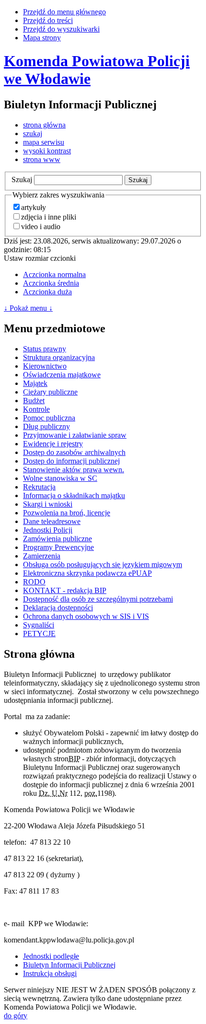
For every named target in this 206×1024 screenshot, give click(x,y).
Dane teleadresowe (51, 521)
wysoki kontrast (47, 151)
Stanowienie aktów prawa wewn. (73, 469)
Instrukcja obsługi (50, 973)
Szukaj (21, 179)
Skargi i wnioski (47, 504)
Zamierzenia (41, 556)
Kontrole (36, 409)
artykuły (33, 207)
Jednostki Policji (47, 530)
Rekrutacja (39, 487)
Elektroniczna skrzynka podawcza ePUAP (87, 573)
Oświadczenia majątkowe (62, 375)
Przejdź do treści (48, 20)
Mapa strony (42, 38)
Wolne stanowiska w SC (60, 478)
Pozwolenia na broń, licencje (66, 513)
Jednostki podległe (51, 956)
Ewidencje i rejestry (53, 444)
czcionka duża (47, 292)
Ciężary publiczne (50, 392)
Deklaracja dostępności (58, 608)
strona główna (44, 125)
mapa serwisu (43, 142)
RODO (34, 582)
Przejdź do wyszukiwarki (61, 29)
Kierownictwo (45, 366)
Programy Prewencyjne (58, 547)
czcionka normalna (54, 274)
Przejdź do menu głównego (64, 12)
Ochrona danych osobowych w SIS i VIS (86, 616)
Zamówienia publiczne (57, 539)
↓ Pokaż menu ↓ (28, 308)
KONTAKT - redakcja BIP (64, 590)
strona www (41, 159)
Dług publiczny (46, 426)
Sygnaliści (38, 625)
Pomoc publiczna (49, 418)
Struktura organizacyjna (59, 357)
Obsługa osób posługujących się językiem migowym (102, 564)
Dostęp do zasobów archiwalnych (74, 452)
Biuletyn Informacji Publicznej (69, 965)
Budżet (34, 400)
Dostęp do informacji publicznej (71, 461)
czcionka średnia (51, 283)
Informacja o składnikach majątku (74, 495)
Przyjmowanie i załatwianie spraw (74, 435)
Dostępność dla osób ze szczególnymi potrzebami (98, 599)
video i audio (40, 226)
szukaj (32, 133)
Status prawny (44, 349)
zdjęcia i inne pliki (48, 217)
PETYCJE (39, 633)
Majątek (35, 383)
